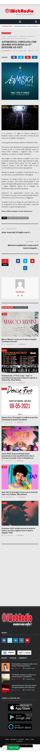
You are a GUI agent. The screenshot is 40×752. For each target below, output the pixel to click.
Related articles (7, 307)
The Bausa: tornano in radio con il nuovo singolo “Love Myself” (24, 675)
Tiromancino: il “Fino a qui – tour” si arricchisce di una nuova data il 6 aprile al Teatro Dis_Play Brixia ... (19, 377)
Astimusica (11, 218)
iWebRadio (7, 51)
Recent (4, 658)
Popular (12, 658)
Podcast (21, 739)
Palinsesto (13, 739)
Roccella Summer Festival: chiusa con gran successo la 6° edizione (24, 686)
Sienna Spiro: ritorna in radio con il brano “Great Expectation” (25, 665)
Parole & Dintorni (22, 218)
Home (7, 739)
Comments (22, 658)
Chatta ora (13, 748)
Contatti (20, 741)
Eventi (27, 739)
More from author (21, 307)
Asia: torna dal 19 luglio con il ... (16, 232)
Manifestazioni (6, 33)
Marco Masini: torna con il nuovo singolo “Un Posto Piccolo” (19, 340)
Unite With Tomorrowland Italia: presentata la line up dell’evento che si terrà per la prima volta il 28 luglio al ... (18, 456)
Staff (32, 739)
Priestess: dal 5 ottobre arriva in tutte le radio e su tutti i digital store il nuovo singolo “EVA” (18, 530)
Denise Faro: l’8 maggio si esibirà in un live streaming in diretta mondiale (20, 418)
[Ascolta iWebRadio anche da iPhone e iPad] (20, 707)
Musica (4, 314)
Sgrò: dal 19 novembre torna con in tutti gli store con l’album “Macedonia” (19, 493)
